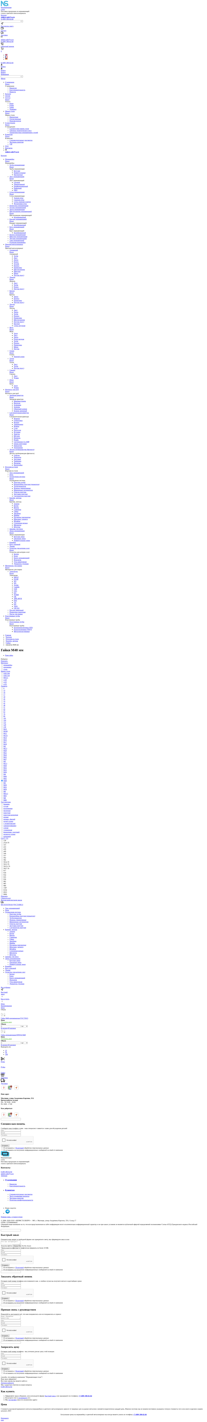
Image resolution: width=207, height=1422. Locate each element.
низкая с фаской (9, 819)
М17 (5, 742)
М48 (5, 781)
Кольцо (16, 422)
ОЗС (15, 591)
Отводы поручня (20, 492)
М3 (4, 761)
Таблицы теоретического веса (20, 131)
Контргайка (18, 465)
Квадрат (17, 324)
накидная (6, 813)
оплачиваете (22, 1398)
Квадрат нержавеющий (18, 219)
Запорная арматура (16, 395)
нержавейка (7, 665)
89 (4, 716)
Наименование (6, 1006)
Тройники (17, 461)
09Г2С (5, 678)
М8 (4, 798)
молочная (6, 811)
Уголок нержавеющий (17, 208)
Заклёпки (17, 513)
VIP (10, 144)
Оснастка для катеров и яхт (19, 548)
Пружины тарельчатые (22, 517)
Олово (11, 351)
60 (4, 710)
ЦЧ (15, 604)
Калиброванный (20, 217)
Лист (15, 258)
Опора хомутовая (20, 444)
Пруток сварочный (16, 610)
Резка (11, 103)
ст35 (5, 684)
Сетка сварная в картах (22, 202)
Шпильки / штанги (21, 519)
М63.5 (5, 794)
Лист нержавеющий (16, 177)
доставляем (12, 1400)
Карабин (12, 542)
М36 (5, 772)
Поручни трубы (19, 482)
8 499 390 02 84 (6, 1172)
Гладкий (17, 182)
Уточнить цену (6, 1022)
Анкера (16, 504)
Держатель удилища (21, 564)
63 (4, 712)
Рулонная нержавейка (17, 242)
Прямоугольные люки (22, 540)
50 (6, 1052)
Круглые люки (19, 537)
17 (4, 695)
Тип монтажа (6, 802)
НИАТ (16, 577)
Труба (16, 256)
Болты (16, 506)
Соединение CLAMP (21, 442)
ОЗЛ (15, 589)
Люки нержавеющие (17, 531)
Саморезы (17, 509)
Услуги (7, 98)
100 (6, 1054)
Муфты (16, 426)
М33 (5, 770)
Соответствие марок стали (19, 129)
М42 (5, 778)
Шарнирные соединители (23, 490)
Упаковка (12, 109)
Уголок (16, 264)
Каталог (4, 15)
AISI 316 (6, 675)
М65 (5, 796)
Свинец (12, 370)
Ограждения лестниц (17, 477)
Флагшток (17, 560)
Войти (3, 72)
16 (4, 692)
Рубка (11, 105)
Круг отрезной (14, 544)
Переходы (17, 457)
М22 (5, 753)
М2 (4, 746)
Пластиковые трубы (16, 622)
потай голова (8, 821)
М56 (5, 789)
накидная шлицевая (10, 815)
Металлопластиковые (22, 631)
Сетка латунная (19, 326)
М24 (5, 755)
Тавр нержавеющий (16, 240)
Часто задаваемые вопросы (19, 1196)
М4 (4, 774)
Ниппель (17, 438)
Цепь (11, 475)
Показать (4, 661)
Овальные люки (20, 538)
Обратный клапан (20, 409)
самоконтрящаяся (9, 826)
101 (4, 718)
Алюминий (13, 250)
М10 (5, 729)
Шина (16, 273)
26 (4, 699)
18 (4, 697)
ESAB (16, 579)
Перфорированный (21, 186)
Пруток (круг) (19, 275)
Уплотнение (18, 448)
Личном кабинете (7, 1383)
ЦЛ (15, 593)
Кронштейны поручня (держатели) (26, 484)
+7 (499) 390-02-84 (85, 1396)
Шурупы (17, 527)
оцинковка (7, 667)
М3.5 (5, 763)
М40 (5, 776)
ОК (15, 597)
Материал (4, 663)
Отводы (17, 455)
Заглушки (17, 459)
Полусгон (17, 430)
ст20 (5, 680)
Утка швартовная (20, 562)
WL (15, 583)
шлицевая (7, 836)
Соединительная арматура (19, 413)
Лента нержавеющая (17, 209)
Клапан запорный (20, 411)
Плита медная (19, 339)
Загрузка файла (6, 1246)
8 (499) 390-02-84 (7, 19)
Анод (16, 333)
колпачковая (7, 808)
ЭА (15, 602)
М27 (5, 759)
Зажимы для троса (16, 529)
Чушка (16, 378)
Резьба (16, 440)
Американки (18, 424)
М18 (5, 744)
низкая (5, 817)
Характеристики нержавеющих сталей (23, 132)
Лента (16, 260)
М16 (5, 740)
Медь (11, 328)
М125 (5, 735)
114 (4, 723)
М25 (5, 757)
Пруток (16, 349)
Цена (3, 1008)
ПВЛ (15, 190)
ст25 (5, 682)
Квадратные (18, 175)
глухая (5, 806)
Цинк (11, 380)
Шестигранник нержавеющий (20, 211)
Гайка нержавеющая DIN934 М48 (13, 1035)
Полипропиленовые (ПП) (23, 628)
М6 (4, 791)
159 (4, 727)
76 (4, 714)
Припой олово (19, 357)
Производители (15, 121)
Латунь (12, 304)
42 (4, 703)
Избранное (5, 74)
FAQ (7, 146)
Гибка (11, 107)
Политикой (19, 1148)
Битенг (16, 554)
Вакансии (13, 88)
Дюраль (12, 277)
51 (4, 708)
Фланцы (17, 418)
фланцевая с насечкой (11, 832)
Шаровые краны (20, 401)
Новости (12, 92)
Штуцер (17, 436)
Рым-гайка (9, 655)
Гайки (16, 511)
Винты (16, 508)
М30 (5, 766)
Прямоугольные (20, 173)
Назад (7, 84)
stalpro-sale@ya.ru (7, 1174)
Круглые (17, 171)
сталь (5, 669)
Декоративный (19, 184)
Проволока (18, 268)
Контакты (8, 148)
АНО (16, 606)
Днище (12, 546)
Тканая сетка (18, 198)
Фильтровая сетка (20, 204)
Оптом (7, 96)
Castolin (16, 587)
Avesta (16, 585)
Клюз (16, 556)
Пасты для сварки (16, 614)
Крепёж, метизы (15, 498)
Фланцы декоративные (22, 488)
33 (4, 701)
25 (6, 1050)
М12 (5, 733)
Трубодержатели (20, 486)
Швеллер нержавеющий (18, 237)
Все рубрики (5, 987)
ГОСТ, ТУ (4, 838)
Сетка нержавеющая (16, 192)
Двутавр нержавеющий (18, 238)
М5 (4, 783)
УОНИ (16, 595)
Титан (11, 358)
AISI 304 (6, 673)
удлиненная (7, 830)
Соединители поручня (22, 496)
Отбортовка (18, 420)
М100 (5, 731)
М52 (5, 787)
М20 (5, 751)
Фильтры (17, 463)
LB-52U (17, 608)
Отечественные (15, 119)
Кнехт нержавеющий (21, 558)
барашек (6, 804)
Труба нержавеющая (16, 165)
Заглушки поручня (20, 494)
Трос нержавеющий (16, 473)
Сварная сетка (19, 200)
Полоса (16, 266)
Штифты (17, 521)
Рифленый (18, 188)
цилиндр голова (9, 834)
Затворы (17, 407)
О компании (9, 82)
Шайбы (16, 515)
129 (4, 725)
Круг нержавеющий (16, 227)
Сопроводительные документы (20, 140)
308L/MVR (18, 598)
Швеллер (17, 271)
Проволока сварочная (17, 612)
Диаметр (4, 686)
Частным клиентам (16, 142)
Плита (16, 262)
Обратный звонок (7, 46)
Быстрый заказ (50, 1396)
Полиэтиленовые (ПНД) (23, 629)
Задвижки (17, 405)
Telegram (4, 1176)
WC (15, 581)
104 (4, 720)
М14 (5, 738)
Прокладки (18, 446)
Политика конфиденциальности (21, 1200)
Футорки (17, 432)
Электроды (13, 571)
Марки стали (10, 111)
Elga (15, 600)
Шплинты (17, 525)
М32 (5, 768)
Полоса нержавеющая (17, 235)
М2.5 (5, 748)
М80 (5, 800)
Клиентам (9, 134)
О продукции (10, 123)
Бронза (12, 291)
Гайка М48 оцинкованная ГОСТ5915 (14, 1018)
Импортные (13, 117)
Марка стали (5, 671)
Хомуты (17, 434)
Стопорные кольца (21, 523)
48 (4, 705)
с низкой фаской (9, 823)
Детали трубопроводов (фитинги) (21, 449)
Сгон (16, 428)
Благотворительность (17, 90)
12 (4, 690)
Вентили (17, 403)
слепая (5, 828)
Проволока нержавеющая (18, 206)
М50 (5, 785)
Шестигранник (19, 269)
